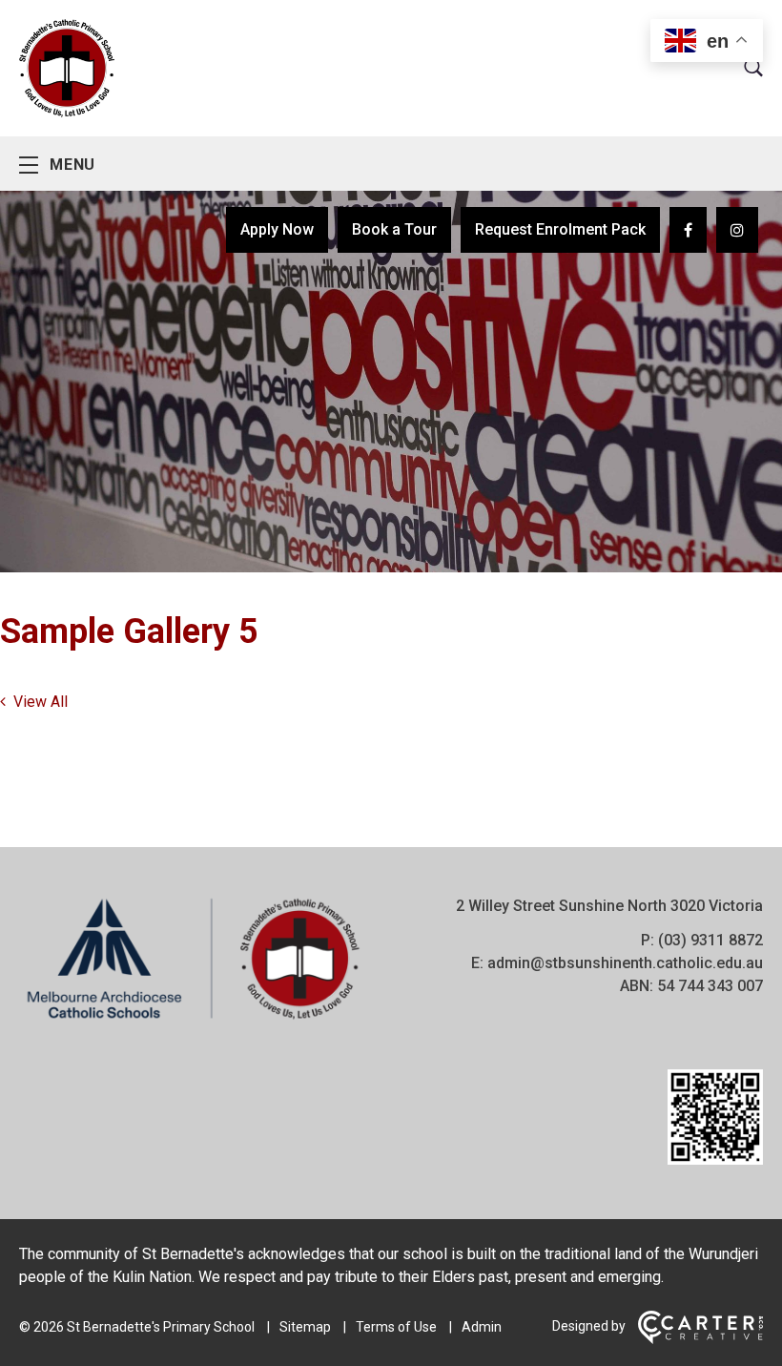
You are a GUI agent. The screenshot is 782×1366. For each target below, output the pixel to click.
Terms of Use (396, 1327)
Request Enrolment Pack (560, 229)
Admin (482, 1327)
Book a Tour (394, 229)
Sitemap (305, 1327)
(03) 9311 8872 (710, 940)
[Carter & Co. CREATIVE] (700, 1339)
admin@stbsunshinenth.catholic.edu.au (625, 963)
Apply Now (277, 229)
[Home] (193, 1019)
